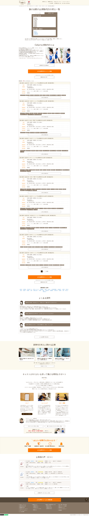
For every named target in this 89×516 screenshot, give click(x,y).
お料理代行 (36, 34)
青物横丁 (42, 289)
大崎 (31, 290)
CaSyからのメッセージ (57, 1)
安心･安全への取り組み (66, 3)
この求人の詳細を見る (44, 97)
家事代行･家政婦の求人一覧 (50, 504)
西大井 (67, 289)
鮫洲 (45, 289)
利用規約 (60, 510)
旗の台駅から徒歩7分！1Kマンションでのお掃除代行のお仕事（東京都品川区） (36, 157)
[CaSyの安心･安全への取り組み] (44, 431)
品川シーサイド (36, 289)
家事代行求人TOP (44, 77)
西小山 (66, 290)
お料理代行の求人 (49, 508)
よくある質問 (51, 3)
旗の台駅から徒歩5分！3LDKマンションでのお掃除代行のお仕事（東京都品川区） (37, 196)
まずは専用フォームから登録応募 (44, 499)
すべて (35, 31)
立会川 (49, 289)
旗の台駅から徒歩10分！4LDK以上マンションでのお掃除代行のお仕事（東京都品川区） (38, 215)
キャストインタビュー (66, 1)
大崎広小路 (35, 290)
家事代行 (35, 32)
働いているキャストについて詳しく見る (54, 426)
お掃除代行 (36, 33)
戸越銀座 (51, 290)
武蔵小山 (44, 291)
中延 (63, 290)
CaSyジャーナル (44, 366)
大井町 (63, 289)
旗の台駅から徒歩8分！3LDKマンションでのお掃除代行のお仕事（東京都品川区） (37, 234)
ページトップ (86, 500)
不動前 (28, 290)
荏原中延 (56, 290)
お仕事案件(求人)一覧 (57, 3)
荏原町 (60, 290)
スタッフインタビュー (23, 510)
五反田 (24, 290)
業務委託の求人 (50, 1)
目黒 (21, 290)
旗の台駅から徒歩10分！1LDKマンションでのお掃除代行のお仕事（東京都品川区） (37, 252)
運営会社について (62, 507)
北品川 (21, 289)
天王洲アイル (29, 289)
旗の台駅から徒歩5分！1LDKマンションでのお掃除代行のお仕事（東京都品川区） (37, 138)
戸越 (43, 290)
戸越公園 (47, 290)
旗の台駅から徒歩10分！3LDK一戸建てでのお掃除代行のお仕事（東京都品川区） (37, 176)
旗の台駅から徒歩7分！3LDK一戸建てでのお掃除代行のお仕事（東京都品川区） (36, 120)
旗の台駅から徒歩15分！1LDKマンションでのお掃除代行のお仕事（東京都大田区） (37, 83)
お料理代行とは (35, 507)
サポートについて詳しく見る (33, 426)
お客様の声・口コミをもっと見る (44, 492)
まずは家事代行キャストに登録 (44, 71)
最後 (47, 271)
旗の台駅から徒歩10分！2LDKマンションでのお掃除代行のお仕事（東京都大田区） (37, 101)
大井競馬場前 (53, 289)
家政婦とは (35, 509)
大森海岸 (59, 289)
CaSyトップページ (23, 504)
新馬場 (24, 289)
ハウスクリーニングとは (37, 508)
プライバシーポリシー (62, 508)
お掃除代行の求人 (49, 507)
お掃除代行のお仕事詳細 (43, 65)
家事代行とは (44, 1)
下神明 (40, 290)
